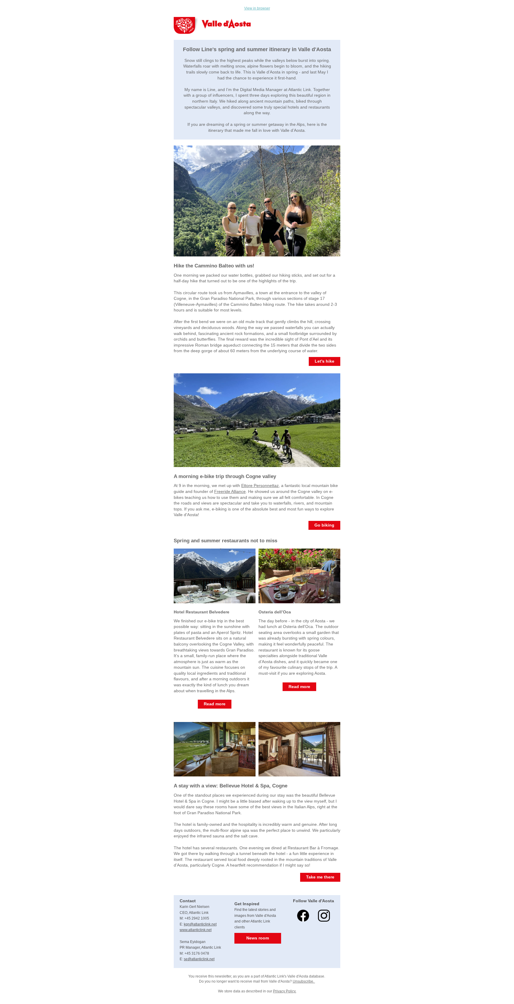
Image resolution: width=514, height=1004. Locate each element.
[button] (324, 361)
